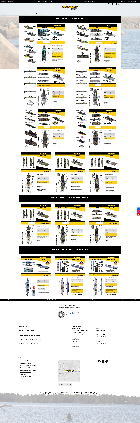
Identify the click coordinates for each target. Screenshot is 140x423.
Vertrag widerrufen (25, 376)
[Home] (37, 13)
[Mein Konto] (112, 4)
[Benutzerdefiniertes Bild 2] (78, 314)
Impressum (23, 374)
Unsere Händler (24, 361)
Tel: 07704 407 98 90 (26, 330)
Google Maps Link (66, 384)
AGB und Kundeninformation (28, 365)
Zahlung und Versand (26, 363)
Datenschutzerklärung (26, 368)
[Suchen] (108, 4)
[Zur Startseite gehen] (70, 8)
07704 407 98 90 (51, 1)
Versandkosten (65, 392)
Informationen (23, 358)
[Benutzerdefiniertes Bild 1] (70, 315)
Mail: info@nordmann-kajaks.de (29, 335)
